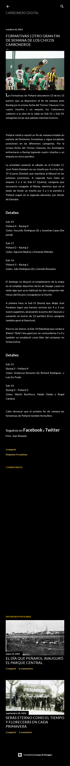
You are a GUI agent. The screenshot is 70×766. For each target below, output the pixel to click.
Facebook (32, 429)
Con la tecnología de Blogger (38, 754)
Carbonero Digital (22, 13)
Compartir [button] (11, 449)
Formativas (21, 454)
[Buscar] (62, 5)
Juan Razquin (19, 435)
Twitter (52, 429)
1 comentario (25, 732)
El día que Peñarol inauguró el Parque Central (34, 660)
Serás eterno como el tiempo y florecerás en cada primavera (35, 721)
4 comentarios (26, 668)
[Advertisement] (35, 583)
